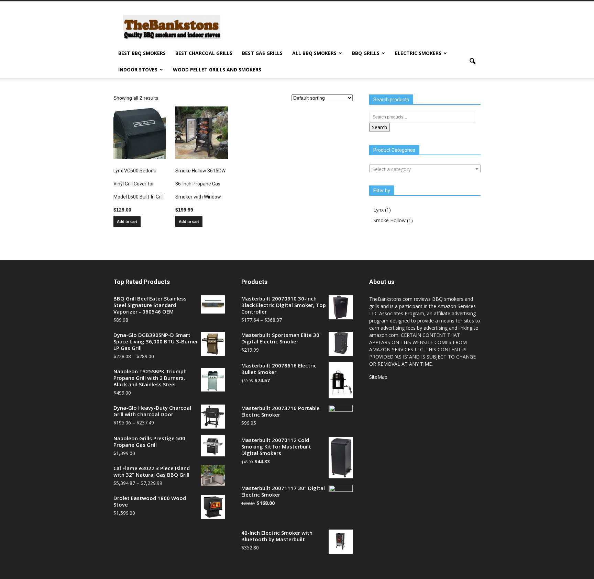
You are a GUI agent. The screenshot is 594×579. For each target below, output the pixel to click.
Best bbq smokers (142, 53)
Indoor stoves (137, 69)
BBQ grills (366, 53)
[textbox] (425, 169)
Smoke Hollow (389, 220)
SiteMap (378, 377)
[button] (472, 61)
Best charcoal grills (203, 53)
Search (379, 127)
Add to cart (127, 221)
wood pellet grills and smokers (217, 69)
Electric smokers (418, 53)
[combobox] (425, 169)
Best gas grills (262, 53)
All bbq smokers (314, 53)
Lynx (378, 209)
